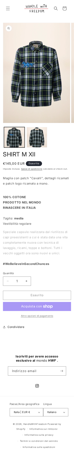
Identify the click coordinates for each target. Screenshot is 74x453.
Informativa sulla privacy (38, 435)
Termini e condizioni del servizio (39, 441)
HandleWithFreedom (35, 424)
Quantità (8, 273)
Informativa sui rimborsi (43, 429)
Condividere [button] (15, 327)
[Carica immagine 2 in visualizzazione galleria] (37, 137)
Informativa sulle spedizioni (39, 447)
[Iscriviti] (61, 371)
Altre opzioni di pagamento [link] (37, 315)
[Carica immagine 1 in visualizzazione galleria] (14, 137)
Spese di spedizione (31, 169)
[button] (8, 8)
